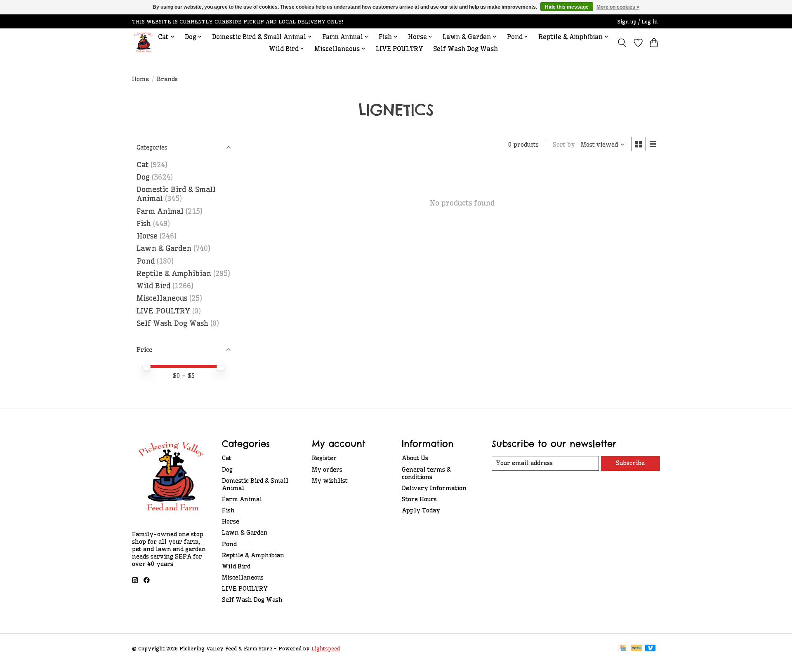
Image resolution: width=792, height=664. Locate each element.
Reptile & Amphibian (174, 273)
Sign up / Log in (638, 22)
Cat (142, 164)
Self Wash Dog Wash (465, 49)
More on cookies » (617, 7)
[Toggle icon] (622, 42)
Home (140, 79)
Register (324, 458)
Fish (144, 223)
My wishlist (330, 480)
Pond (146, 261)
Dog (143, 177)
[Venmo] (650, 648)
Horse (147, 236)
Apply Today (421, 510)
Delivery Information (434, 488)
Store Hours (419, 499)
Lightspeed (325, 648)
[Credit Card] (623, 648)
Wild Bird (153, 285)
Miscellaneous (162, 298)
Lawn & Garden (164, 248)
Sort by (564, 144)
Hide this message (567, 7)
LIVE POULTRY (399, 49)
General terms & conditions (426, 473)
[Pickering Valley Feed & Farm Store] (143, 42)
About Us (415, 458)
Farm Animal (160, 211)
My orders (327, 469)
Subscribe (630, 463)
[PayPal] (636, 648)
